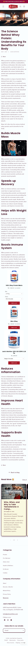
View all (24, 479)
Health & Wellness (8, 565)
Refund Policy (6, 590)
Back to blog (15, 472)
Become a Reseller (8, 587)
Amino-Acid (6, 561)
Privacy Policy (7, 594)
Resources (6, 597)
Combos (5, 572)
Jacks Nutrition (13, 638)
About (4, 583)
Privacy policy (20, 640)
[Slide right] (17, 540)
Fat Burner (6, 569)
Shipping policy (19, 642)
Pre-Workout (6, 558)
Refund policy (12, 640)
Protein (5, 554)
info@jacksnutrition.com (10, 614)
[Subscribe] (23, 631)
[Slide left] (10, 540)
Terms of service (10, 642)
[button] (3, 6)
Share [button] (4, 56)
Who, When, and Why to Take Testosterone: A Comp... (12, 505)
